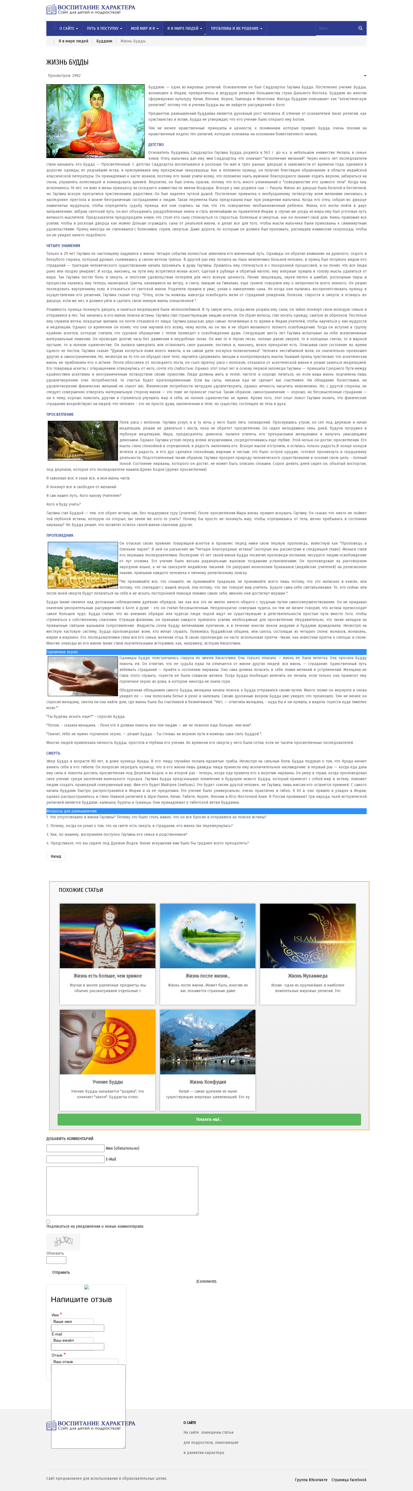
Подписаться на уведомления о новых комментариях (95, 1226)
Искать (361, 28)
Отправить (61, 1272)
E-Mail (111, 1159)
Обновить (55, 1253)
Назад (56, 856)
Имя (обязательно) (122, 1148)
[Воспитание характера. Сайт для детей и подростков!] (110, 1425)
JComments (206, 1281)
